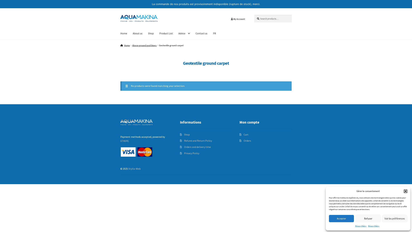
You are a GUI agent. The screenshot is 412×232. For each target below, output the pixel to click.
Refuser (368, 218)
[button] (405, 191)
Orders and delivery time (197, 147)
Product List (166, 33)
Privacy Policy (360, 226)
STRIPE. (124, 141)
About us (137, 33)
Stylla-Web (134, 168)
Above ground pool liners (144, 45)
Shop (151, 33)
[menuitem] (215, 33)
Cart (246, 134)
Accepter (341, 218)
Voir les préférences (394, 218)
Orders (247, 140)
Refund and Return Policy (198, 140)
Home (123, 33)
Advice (181, 33)
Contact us (201, 33)
